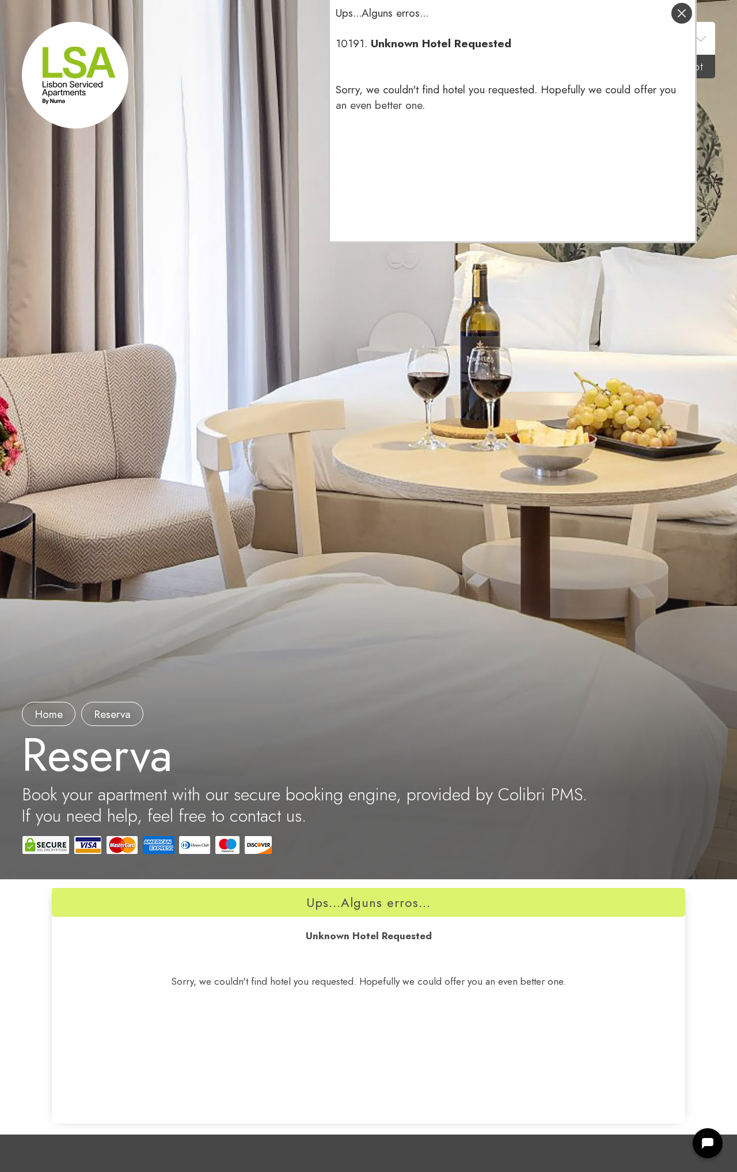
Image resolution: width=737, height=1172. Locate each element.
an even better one (379, 105)
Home (49, 714)
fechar (681, 13)
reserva (112, 714)
